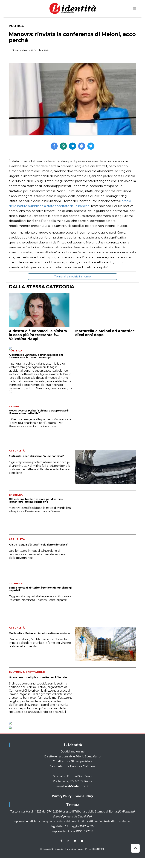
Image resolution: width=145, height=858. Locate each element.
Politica (16, 26)
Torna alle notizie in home (72, 276)
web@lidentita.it (77, 786)
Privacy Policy (61, 796)
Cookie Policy (83, 796)
